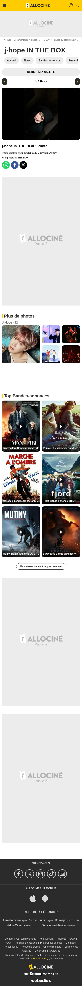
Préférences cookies (51, 942)
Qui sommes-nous (26, 938)
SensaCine (36, 920)
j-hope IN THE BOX (40, 40)
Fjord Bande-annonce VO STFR (61, 501)
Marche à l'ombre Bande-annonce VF (21, 501)
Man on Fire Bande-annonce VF (21, 448)
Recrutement (46, 938)
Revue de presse (30, 946)
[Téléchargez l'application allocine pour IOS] (35, 898)
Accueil (7, 40)
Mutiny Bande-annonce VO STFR (21, 553)
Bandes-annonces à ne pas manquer (41, 566)
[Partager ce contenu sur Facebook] (15, 165)
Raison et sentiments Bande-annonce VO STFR (61, 448)
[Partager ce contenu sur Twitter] (23, 165)
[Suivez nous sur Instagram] (41, 873)
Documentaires (21, 40)
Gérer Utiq (40, 950)
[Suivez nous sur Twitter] (30, 873)
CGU (72, 938)
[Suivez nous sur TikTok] (52, 873)
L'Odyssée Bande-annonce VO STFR (61, 553)
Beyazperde (63, 920)
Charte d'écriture (52, 946)
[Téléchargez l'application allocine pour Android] (47, 898)
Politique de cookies (26, 942)
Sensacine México (54, 925)
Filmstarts (9, 920)
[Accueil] (38, 5)
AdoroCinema (16, 925)
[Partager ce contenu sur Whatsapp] (6, 165)
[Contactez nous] (63, 873)
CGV (9, 942)
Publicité (61, 938)
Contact (9, 938)
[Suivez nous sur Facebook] (19, 873)
